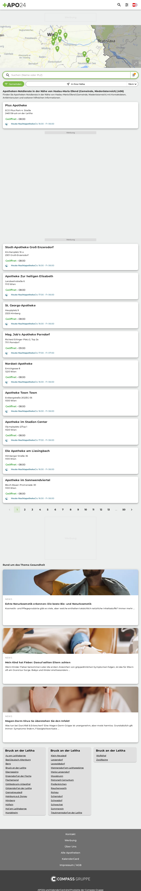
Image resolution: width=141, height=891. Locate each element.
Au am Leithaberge (16, 755)
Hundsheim (12, 812)
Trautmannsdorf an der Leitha (66, 812)
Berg (8, 763)
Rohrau (54, 792)
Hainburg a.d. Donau (16, 796)
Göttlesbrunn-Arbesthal (18, 784)
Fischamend (12, 780)
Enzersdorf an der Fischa (18, 776)
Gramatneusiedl (14, 792)
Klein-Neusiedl (58, 755)
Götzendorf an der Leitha (19, 788)
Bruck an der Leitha (16, 767)
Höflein (9, 804)
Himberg (10, 800)
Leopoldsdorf (58, 763)
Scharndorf (57, 796)
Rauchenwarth (59, 788)
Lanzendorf (57, 759)
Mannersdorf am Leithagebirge (67, 767)
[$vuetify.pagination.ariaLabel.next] (131, 509)
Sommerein (57, 808)
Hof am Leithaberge (16, 808)
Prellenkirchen (59, 784)
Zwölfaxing (102, 759)
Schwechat (57, 804)
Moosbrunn (57, 776)
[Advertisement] (70, 17)
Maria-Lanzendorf (60, 772)
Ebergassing (12, 772)
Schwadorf (56, 800)
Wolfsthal (101, 755)
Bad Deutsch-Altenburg (18, 759)
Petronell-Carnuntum (62, 780)
